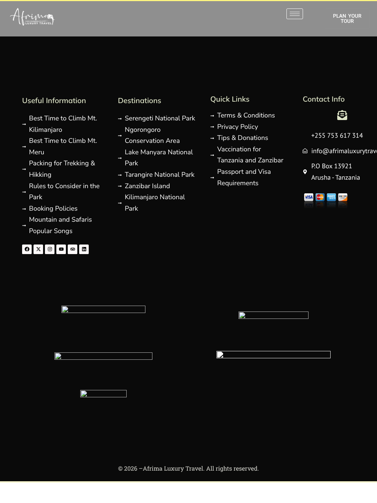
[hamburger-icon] (294, 13)
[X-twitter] (38, 249)
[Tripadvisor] (72, 249)
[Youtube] (61, 249)
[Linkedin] (84, 249)
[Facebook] (27, 249)
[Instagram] (49, 249)
